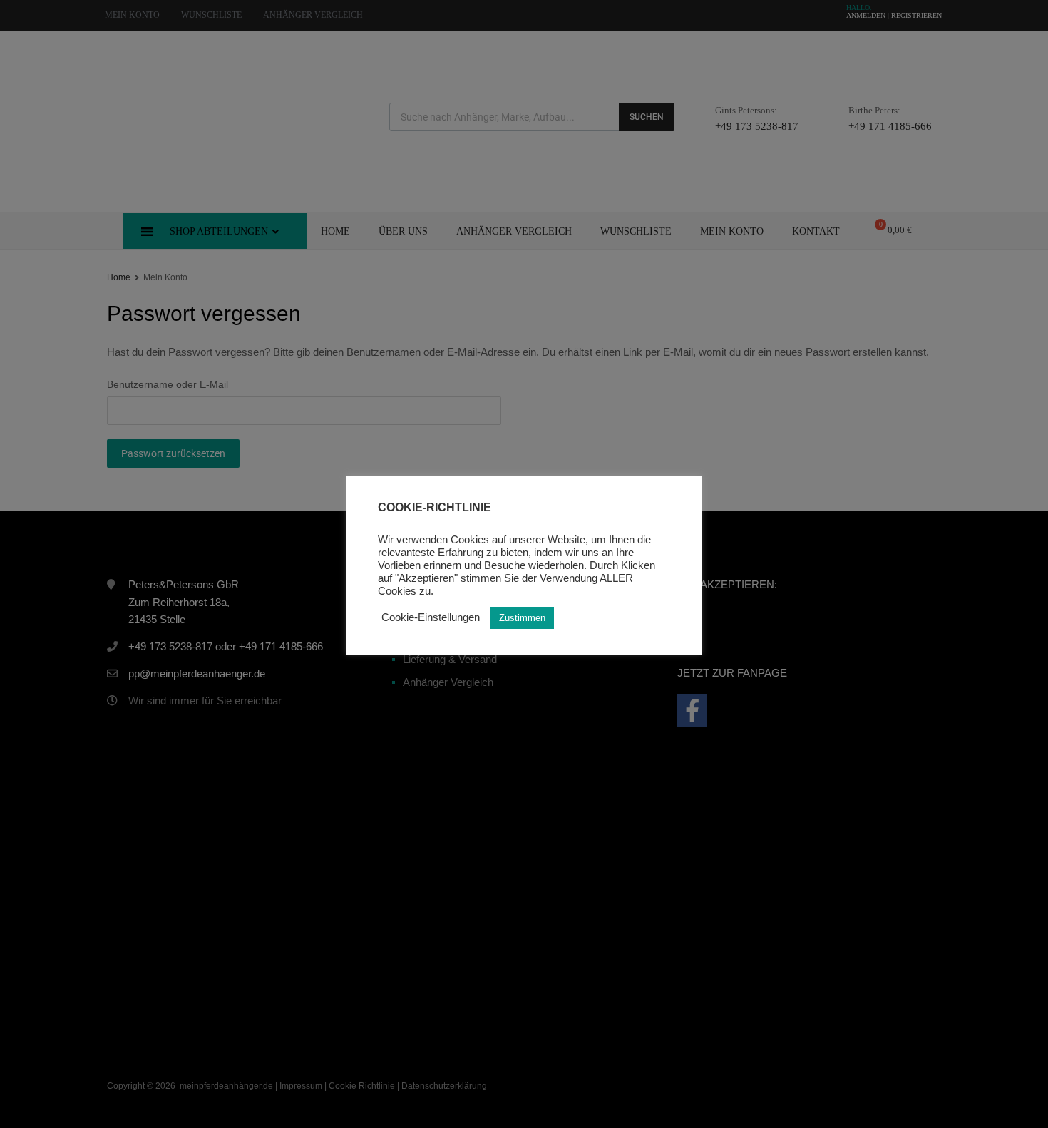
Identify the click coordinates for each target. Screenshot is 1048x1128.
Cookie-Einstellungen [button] (430, 617)
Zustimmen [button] (522, 617)
